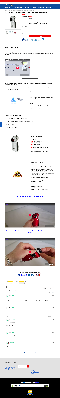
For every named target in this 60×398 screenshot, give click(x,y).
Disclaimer (32, 369)
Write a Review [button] (51, 288)
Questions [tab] (13, 290)
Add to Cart (40, 36)
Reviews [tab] (7, 290)
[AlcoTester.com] (9, 5)
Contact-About (48, 7)
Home (6, 10)
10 (35, 352)
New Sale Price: (25, 18)
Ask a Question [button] (44, 288)
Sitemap (32, 368)
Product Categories (8, 7)
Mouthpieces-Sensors (18, 7)
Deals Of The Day (27, 7)
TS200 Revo (28, 52)
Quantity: (23, 33)
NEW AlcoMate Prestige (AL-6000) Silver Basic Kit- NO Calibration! (13, 314)
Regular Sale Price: (25, 16)
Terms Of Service (33, 371)
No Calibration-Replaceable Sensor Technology (35, 363)
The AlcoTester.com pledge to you (35, 372)
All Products (34, 7)
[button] (52, 304)
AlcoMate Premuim (18, 52)
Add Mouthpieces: (25, 29)
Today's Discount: (25, 26)
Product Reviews (41, 7)
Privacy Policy (33, 370)
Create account (47, 2)
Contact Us (32, 373)
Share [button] (7, 304)
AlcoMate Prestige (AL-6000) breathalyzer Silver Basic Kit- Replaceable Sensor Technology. (21, 10)
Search (54, 2)
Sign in (43, 2)
